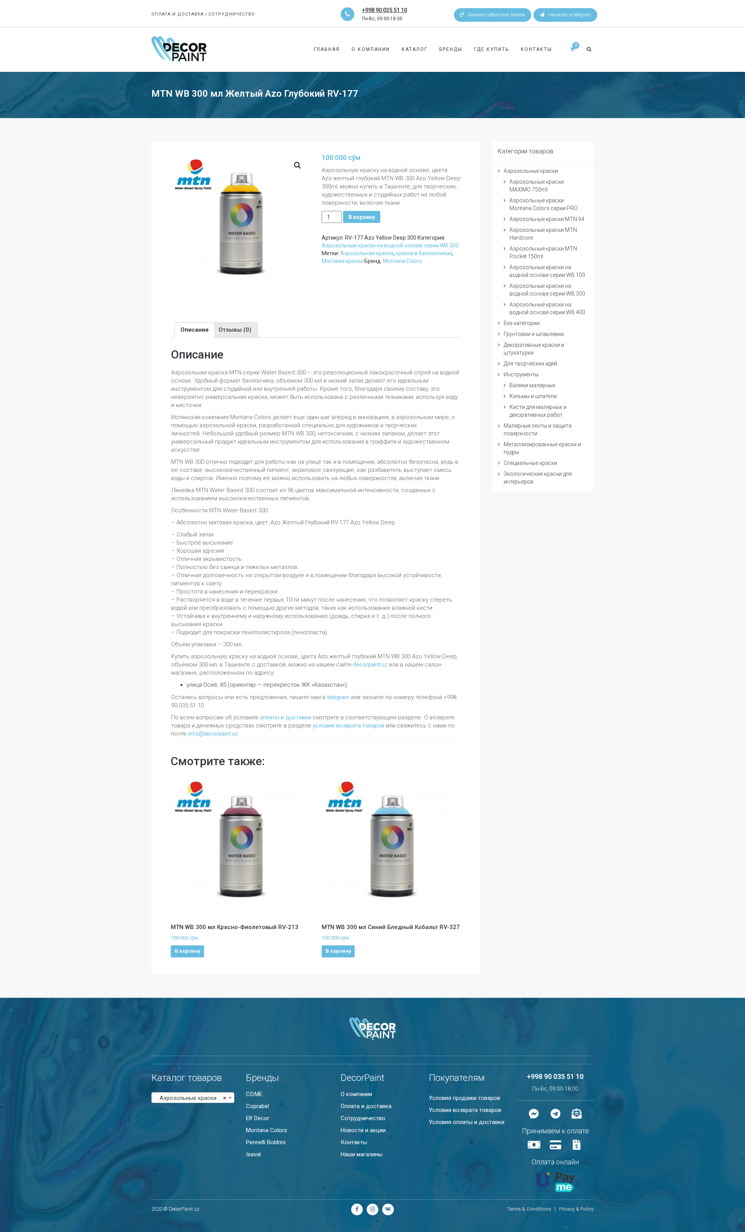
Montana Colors (402, 261)
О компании (371, 49)
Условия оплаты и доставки (466, 1122)
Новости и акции (363, 1130)
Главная (327, 49)
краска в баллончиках (424, 253)
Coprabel (257, 1106)
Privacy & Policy (576, 1209)
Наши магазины (362, 1154)
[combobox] (192, 1097)
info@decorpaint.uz (213, 733)
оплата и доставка (177, 14)
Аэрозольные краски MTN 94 (546, 219)
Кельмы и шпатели (533, 396)
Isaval (253, 1154)
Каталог (415, 49)
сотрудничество (231, 14)
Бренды (451, 49)
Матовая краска (342, 261)
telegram (338, 697)
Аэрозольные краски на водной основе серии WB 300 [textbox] (194, 1098)
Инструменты (521, 374)
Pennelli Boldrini (266, 1142)
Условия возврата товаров (465, 1110)
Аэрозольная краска (366, 253)
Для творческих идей (530, 363)
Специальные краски (530, 463)
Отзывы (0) (234, 329)
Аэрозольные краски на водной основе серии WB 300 (390, 245)
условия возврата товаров (349, 725)
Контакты (536, 49)
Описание (194, 329)
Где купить (491, 49)
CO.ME (254, 1094)
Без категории (522, 323)
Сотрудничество (363, 1118)
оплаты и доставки (285, 717)
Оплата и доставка (366, 1106)
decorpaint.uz (370, 664)
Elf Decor (257, 1118)
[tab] (194, 329)
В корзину (361, 217)
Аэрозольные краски (531, 171)
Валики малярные (532, 385)
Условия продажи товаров (464, 1098)
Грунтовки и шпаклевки (534, 334)
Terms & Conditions (529, 1209)
